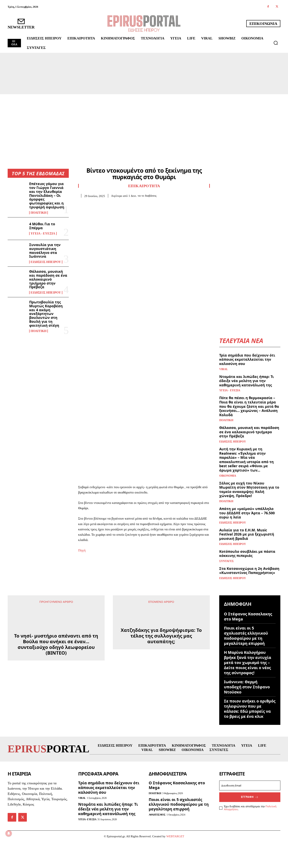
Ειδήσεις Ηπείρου (46, 262)
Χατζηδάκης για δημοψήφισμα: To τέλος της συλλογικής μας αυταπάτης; (161, 624)
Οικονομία (227, 475)
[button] (275, 42)
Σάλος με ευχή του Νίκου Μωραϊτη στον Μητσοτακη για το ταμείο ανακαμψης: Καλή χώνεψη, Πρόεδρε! (249, 489)
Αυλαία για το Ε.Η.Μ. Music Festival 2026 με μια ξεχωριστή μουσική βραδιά (246, 534)
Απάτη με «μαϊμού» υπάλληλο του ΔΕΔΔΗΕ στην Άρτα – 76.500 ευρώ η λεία (247, 512)
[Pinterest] (100, 204)
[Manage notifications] (8, 833)
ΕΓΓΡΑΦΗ (247, 797)
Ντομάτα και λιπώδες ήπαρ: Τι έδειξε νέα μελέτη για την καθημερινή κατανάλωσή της (246, 380)
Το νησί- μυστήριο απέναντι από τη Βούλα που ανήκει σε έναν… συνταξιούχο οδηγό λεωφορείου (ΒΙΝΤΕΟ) (56, 627)
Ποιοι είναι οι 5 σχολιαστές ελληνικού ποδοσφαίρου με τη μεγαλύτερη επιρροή (246, 635)
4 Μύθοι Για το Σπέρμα (42, 226)
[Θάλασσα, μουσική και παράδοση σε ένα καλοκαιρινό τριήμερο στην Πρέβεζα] (17, 278)
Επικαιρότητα (144, 186)
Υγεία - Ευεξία (43, 233)
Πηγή (82, 550)
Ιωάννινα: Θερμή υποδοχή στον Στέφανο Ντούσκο (247, 687)
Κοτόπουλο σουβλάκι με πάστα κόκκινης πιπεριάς (247, 553)
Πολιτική (38, 212)
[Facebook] (268, 6)
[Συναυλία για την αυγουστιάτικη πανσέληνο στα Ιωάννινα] (17, 251)
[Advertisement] (144, 123)
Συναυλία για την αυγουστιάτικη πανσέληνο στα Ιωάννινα (45, 250)
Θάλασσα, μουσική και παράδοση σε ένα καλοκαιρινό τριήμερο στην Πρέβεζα (48, 279)
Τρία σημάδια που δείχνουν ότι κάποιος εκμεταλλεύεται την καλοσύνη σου (247, 359)
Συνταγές (226, 561)
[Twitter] (277, 6)
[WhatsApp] (109, 204)
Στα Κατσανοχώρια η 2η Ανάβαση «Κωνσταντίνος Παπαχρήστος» (249, 570)
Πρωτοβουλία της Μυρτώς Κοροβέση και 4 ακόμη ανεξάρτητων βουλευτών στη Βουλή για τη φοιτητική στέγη (46, 314)
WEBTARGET (175, 836)
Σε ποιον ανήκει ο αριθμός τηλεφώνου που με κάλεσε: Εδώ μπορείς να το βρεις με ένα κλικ (249, 708)
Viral (223, 369)
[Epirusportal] (144, 23)
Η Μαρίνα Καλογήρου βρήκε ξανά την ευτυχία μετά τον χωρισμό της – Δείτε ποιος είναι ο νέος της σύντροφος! (247, 662)
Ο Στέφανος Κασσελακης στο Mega (248, 616)
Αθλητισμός (157, 814)
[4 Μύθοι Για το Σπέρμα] (17, 228)
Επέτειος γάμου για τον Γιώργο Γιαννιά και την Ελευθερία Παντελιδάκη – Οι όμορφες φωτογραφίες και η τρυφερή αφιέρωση (46, 195)
